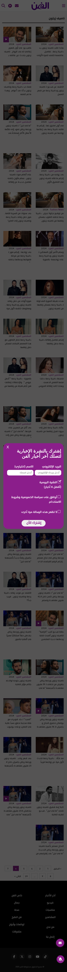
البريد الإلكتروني (51, 466)
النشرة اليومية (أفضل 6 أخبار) (50, 484)
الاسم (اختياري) (24, 466)
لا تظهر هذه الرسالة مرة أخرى (39, 512)
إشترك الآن (33, 523)
